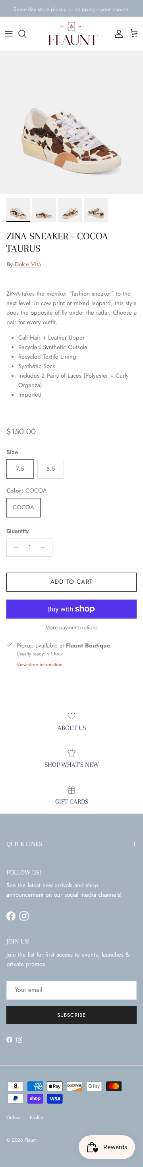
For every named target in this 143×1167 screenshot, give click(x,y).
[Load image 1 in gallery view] (71, 123)
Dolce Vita (28, 264)
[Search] (26, 33)
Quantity (17, 531)
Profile (36, 1117)
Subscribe (71, 1015)
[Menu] (8, 33)
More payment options (71, 627)
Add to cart (71, 581)
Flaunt (31, 1140)
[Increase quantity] (45, 547)
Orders (13, 1117)
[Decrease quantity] (14, 547)
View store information (39, 664)
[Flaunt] (71, 34)
